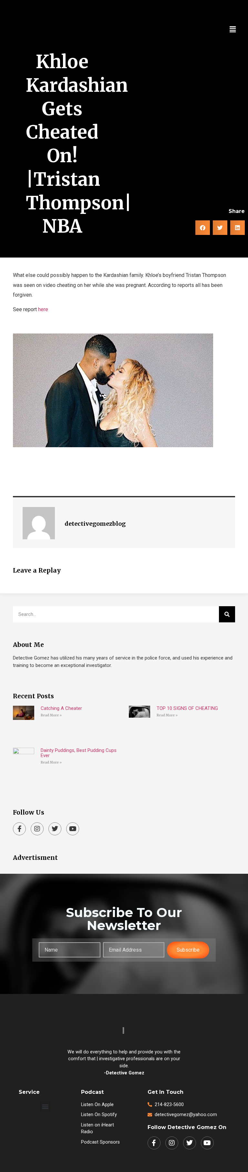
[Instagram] (37, 828)
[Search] (227, 614)
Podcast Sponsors (100, 1142)
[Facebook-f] (19, 828)
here (43, 309)
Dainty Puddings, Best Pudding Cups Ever (79, 752)
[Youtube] (72, 828)
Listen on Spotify (99, 1114)
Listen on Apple (97, 1104)
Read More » (51, 715)
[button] (232, 29)
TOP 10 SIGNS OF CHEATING (187, 708)
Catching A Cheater (61, 708)
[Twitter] (54, 828)
